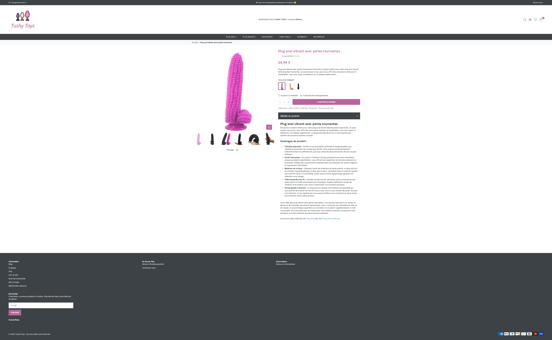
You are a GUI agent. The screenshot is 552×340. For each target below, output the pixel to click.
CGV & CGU (13, 275)
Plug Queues (248, 37)
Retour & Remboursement (153, 264)
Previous (194, 90)
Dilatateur (267, 37)
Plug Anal (230, 37)
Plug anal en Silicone (331, 219)
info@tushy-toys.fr (18, 3)
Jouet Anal (284, 37)
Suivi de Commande (17, 279)
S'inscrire (15, 313)
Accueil (195, 42)
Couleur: (286, 80)
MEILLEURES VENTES (298, 108)
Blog (10, 264)
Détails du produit (289, 116)
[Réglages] (530, 19)
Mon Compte (14, 282)
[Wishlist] (535, 19)
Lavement (301, 37)
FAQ (10, 271)
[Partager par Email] (237, 150)
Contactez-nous (149, 268)
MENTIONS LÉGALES (18, 286)
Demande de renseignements (315, 95)
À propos (12, 268)
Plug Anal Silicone (326, 108)
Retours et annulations (285, 264)
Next (271, 90)
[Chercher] (524, 19)
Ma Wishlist (319, 37)
